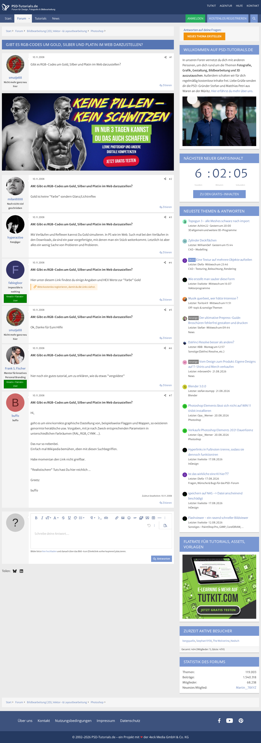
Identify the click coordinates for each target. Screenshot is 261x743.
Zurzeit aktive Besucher (208, 630)
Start (8, 18)
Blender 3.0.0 (197, 386)
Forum (21, 18)
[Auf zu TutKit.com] (88, 169)
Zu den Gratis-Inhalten (219, 194)
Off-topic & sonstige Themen (205, 307)
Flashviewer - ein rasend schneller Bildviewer (218, 518)
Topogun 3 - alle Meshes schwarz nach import (219, 221)
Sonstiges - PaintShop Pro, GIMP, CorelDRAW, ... (216, 527)
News (55, 18)
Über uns (25, 720)
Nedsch (235, 640)
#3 (170, 217)
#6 (170, 348)
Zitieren (167, 85)
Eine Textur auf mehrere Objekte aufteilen (220, 260)
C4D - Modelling (198, 249)
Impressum (106, 720)
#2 (170, 178)
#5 (170, 309)
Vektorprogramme (199, 288)
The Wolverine (221, 640)
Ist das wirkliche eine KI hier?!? (208, 474)
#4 (170, 262)
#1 (170, 57)
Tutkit (211, 5)
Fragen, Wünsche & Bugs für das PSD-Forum (213, 483)
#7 (170, 395)
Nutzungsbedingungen (73, 720)
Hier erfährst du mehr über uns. (232, 91)
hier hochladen (49, 551)
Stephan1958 (204, 640)
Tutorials (40, 18)
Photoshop (194, 420)
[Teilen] (165, 57)
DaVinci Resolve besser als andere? (211, 342)
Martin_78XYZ (246, 687)
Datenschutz (130, 720)
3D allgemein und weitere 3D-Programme (212, 230)
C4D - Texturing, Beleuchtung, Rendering (212, 269)
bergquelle (188, 640)
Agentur (226, 5)
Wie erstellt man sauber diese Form (211, 279)
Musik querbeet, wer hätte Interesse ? (213, 298)
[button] (29, 18)
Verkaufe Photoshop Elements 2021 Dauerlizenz (220, 430)
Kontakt (253, 5)
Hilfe (239, 5)
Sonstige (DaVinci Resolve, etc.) (206, 351)
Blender (192, 395)
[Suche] (254, 18)
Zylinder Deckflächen (202, 240)
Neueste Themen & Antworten (214, 211)
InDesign (193, 463)
